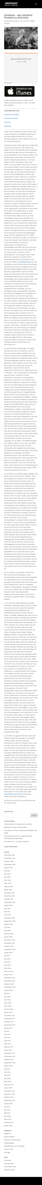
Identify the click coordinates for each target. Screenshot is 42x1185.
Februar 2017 (8, 1047)
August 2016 (8, 1066)
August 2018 (8, 990)
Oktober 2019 (8, 946)
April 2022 (7, 880)
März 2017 (7, 1044)
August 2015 (8, 1104)
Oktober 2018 (8, 984)
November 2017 (9, 1019)
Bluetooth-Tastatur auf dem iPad (15, 827)
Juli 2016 (7, 1069)
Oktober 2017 (8, 1022)
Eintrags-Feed (9, 1163)
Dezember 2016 (9, 1053)
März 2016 (7, 1081)
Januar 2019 (8, 974)
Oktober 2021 (8, 899)
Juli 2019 (7, 956)
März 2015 (7, 1119)
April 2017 (7, 1041)
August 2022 (8, 868)
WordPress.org (9, 1170)
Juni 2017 (7, 1034)
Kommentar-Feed (10, 1167)
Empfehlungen (9, 1143)
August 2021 (8, 905)
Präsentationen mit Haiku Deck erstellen (18, 824)
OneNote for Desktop (11, 115)
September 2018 (9, 987)
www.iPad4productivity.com (13, 794)
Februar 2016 (8, 1085)
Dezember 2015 (9, 1091)
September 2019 (9, 949)
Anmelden (7, 1160)
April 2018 (7, 1003)
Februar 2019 (8, 971)
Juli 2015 (7, 1107)
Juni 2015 (7, 1110)
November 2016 (9, 1056)
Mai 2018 (7, 1000)
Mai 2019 (7, 962)
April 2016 (7, 1078)
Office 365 (7, 126)
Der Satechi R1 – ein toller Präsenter (16, 842)
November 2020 (9, 918)
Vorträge (7, 1152)
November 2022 (9, 858)
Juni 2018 (7, 997)
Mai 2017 (7, 1037)
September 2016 (9, 1063)
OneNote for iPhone (11, 118)
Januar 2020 (8, 937)
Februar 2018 (8, 1009)
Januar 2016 (8, 1088)
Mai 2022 (7, 877)
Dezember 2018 (9, 978)
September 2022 (9, 864)
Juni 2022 (7, 874)
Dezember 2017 (9, 1015)
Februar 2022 (8, 886)
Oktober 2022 (8, 861)
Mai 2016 (7, 1075)
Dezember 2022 (9, 855)
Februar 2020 (8, 934)
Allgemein (7, 1133)
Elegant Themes (20, 1180)
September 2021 (9, 902)
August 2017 (8, 1028)
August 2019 (8, 953)
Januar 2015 (8, 1126)
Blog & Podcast (9, 1137)
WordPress (21, 1182)
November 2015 (9, 1094)
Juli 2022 (7, 871)
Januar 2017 (8, 1050)
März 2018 (7, 1006)
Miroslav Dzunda (13, 21)
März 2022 (7, 883)
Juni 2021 (7, 909)
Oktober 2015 (8, 1097)
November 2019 (9, 943)
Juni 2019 (7, 959)
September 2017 (9, 1025)
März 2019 (7, 968)
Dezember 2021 (9, 893)
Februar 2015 (8, 1122)
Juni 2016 (7, 1072)
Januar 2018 (8, 1012)
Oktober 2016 (8, 1059)
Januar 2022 (8, 890)
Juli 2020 (7, 927)
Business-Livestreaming (12, 1140)
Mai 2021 (7, 912)
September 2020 (9, 921)
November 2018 (9, 981)
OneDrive (7, 122)
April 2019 (7, 965)
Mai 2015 (7, 1113)
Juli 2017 (7, 1031)
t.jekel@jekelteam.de (26, 262)
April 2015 (7, 1116)
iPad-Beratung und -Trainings (14, 1146)
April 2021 (7, 915)
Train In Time (8, 1149)
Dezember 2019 (9, 940)
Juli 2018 (7, 993)
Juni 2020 (7, 930)
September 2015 (9, 1100)
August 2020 (8, 924)
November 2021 (9, 896)
